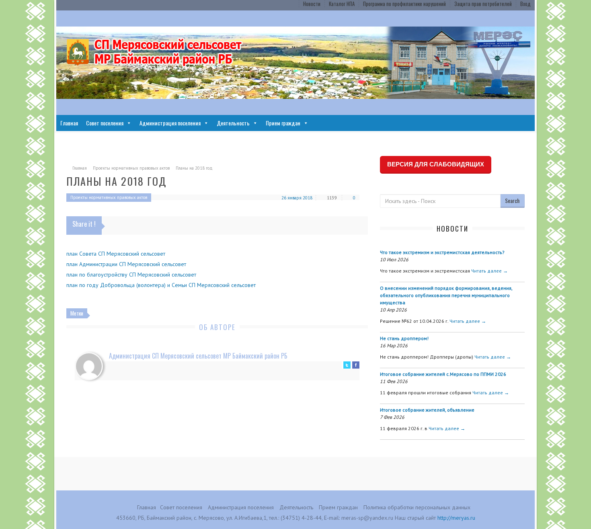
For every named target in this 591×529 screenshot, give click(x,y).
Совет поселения (104, 123)
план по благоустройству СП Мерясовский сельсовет (131, 274)
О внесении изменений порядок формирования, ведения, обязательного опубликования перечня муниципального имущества (446, 295)
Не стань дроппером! (404, 338)
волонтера (151, 285)
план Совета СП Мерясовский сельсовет (115, 253)
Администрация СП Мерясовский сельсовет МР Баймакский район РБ (198, 355)
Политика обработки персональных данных (416, 507)
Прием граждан (283, 123)
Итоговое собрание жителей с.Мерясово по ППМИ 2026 (443, 374)
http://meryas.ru (456, 517)
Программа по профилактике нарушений (404, 3)
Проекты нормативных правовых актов (131, 168)
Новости (311, 3)
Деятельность (233, 123)
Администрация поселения (170, 123)
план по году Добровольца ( (102, 285)
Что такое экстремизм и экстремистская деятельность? (442, 252)
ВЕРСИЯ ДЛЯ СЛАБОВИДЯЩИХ (435, 164)
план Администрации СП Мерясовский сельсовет (126, 264)
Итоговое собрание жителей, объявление (427, 410)
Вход (525, 3)
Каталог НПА (342, 3)
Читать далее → (489, 271)
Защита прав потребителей (483, 3)
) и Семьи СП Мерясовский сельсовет (210, 285)
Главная (69, 123)
